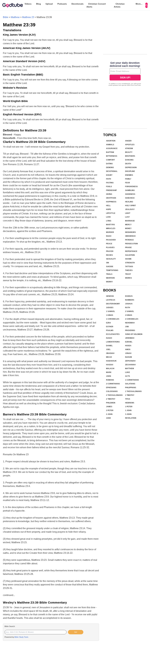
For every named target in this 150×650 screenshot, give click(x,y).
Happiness (111, 202)
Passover (111, 240)
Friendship (111, 190)
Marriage (130, 221)
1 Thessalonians (133, 391)
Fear (127, 183)
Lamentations (113, 342)
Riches (109, 255)
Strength (130, 263)
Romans (110, 380)
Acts (127, 376)
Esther (109, 327)
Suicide (109, 267)
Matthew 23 (28, 17)
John (108, 376)
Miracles (110, 228)
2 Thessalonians (114, 395)
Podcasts (62, 4)
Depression (131, 167)
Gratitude (111, 198)
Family (128, 179)
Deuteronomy (113, 304)
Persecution (131, 244)
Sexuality (111, 259)
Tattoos (129, 267)
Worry (109, 282)
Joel (108, 349)
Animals (110, 145)
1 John (128, 410)
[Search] (146, 5)
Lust (127, 217)
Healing (129, 202)
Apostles (129, 145)
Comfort (110, 160)
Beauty (128, 152)
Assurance (111, 148)
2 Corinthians (113, 384)
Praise (128, 247)
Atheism (129, 148)
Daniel (109, 346)
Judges (109, 308)
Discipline (130, 171)
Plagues (110, 247)
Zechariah (130, 365)
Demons (110, 167)
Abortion (110, 141)
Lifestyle (110, 213)
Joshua (129, 304)
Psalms (109, 330)
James (109, 407)
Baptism (110, 152)
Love (108, 217)
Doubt (109, 175)
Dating (109, 164)
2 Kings (128, 315)
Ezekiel (128, 342)
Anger (128, 141)
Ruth (127, 308)
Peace (109, 244)
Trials (109, 274)
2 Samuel (129, 311)
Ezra (108, 323)
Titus (127, 399)
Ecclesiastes (113, 334)
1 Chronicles (112, 319)
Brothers (130, 156)
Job (127, 327)
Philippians (130, 388)
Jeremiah (129, 338)
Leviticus (110, 300)
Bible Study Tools (21, 637)
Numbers (129, 300)
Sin (107, 263)
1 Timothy (129, 395)
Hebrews (129, 403)
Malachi (110, 368)
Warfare (110, 278)
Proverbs (130, 330)
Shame (128, 259)
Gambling (130, 190)
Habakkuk (111, 361)
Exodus (129, 296)
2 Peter (109, 410)
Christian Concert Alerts (96, 5)
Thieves (129, 270)
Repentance (131, 251)
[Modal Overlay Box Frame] (125, 74)
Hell (108, 206)
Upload (49, 4)
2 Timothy (110, 399)
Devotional (111, 171)
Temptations (112, 270)
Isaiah (109, 338)
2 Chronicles (131, 319)
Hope (108, 209)
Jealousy (130, 209)
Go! (75, 632)
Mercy (128, 225)
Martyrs (110, 225)
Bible (5, 17)
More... (139, 4)
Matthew (15, 17)
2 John (109, 414)
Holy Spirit (130, 206)
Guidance (130, 198)
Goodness (130, 194)
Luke (127, 372)
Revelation (130, 418)
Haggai (109, 365)
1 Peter (128, 407)
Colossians (112, 391)
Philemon (110, 403)
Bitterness (111, 156)
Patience (129, 240)
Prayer (109, 251)
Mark (108, 372)
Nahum (128, 357)
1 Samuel (110, 311)
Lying (108, 221)
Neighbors (130, 232)
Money (128, 228)
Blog (38, 4)
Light (127, 213)
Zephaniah (130, 361)
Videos (28, 4)
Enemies (129, 175)
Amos (127, 349)
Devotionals (77, 4)
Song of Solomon (133, 334)
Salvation (130, 255)
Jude (108, 418)
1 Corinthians (132, 380)
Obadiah (110, 353)
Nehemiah (130, 323)
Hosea (128, 346)
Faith (108, 179)
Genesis (110, 296)
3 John (128, 414)
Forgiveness (131, 187)
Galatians (130, 384)
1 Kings (109, 315)
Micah (109, 357)
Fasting (110, 183)
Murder (110, 232)
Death (128, 164)
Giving (109, 194)
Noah (108, 236)
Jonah (128, 353)
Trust (128, 274)
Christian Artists (119, 5)
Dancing (129, 160)
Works (128, 278)
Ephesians (111, 388)
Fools (109, 187)
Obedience (130, 236)
